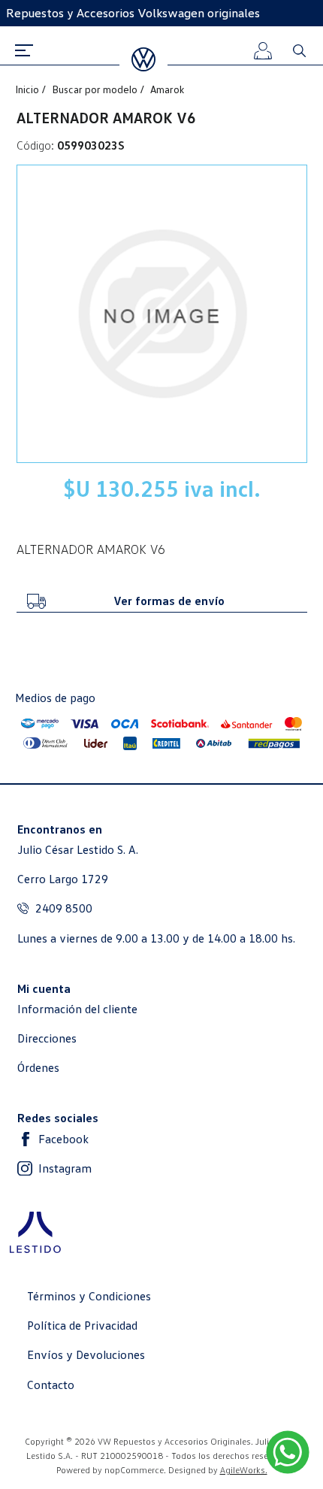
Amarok (167, 89)
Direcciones (47, 1038)
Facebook (63, 1139)
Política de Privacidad (82, 1325)
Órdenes (38, 1068)
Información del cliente (77, 1009)
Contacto (50, 1385)
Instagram (65, 1168)
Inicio (28, 89)
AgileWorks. (243, 1469)
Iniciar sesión (284, 117)
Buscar (299, 50)
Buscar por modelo (96, 89)
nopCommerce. (135, 1469)
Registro (283, 174)
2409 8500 (63, 908)
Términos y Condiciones (89, 1296)
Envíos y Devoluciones (86, 1355)
